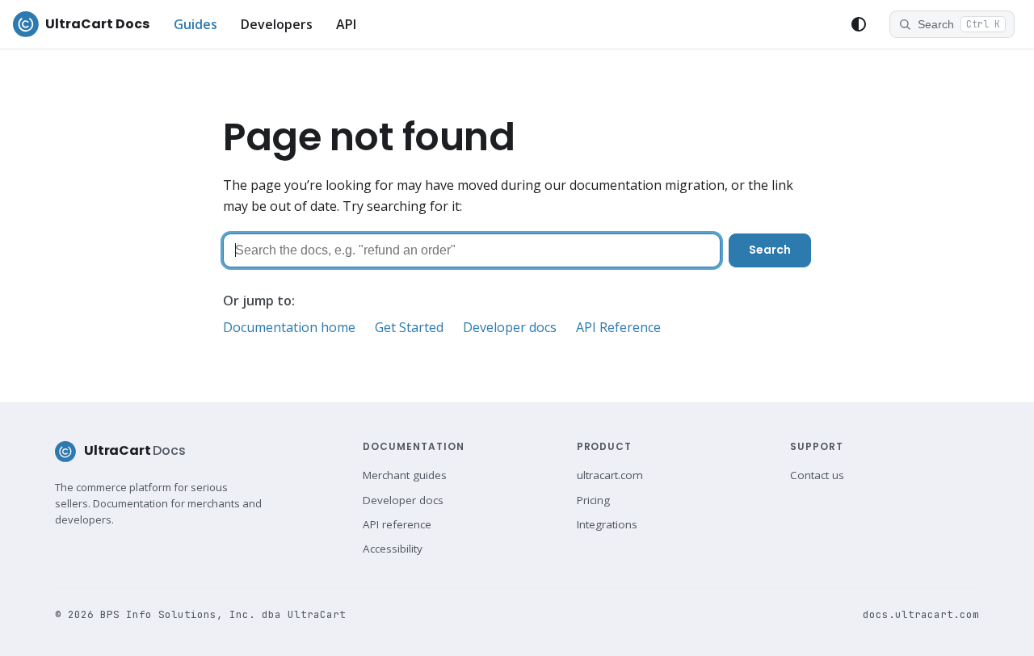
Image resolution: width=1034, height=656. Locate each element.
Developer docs (510, 327)
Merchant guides (405, 475)
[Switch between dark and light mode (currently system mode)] (859, 24)
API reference (397, 524)
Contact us (817, 475)
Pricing (593, 500)
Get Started (409, 327)
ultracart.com (610, 475)
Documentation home (289, 327)
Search (770, 250)
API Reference (618, 327)
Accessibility (392, 548)
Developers (277, 24)
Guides (195, 24)
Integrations (607, 524)
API (346, 24)
